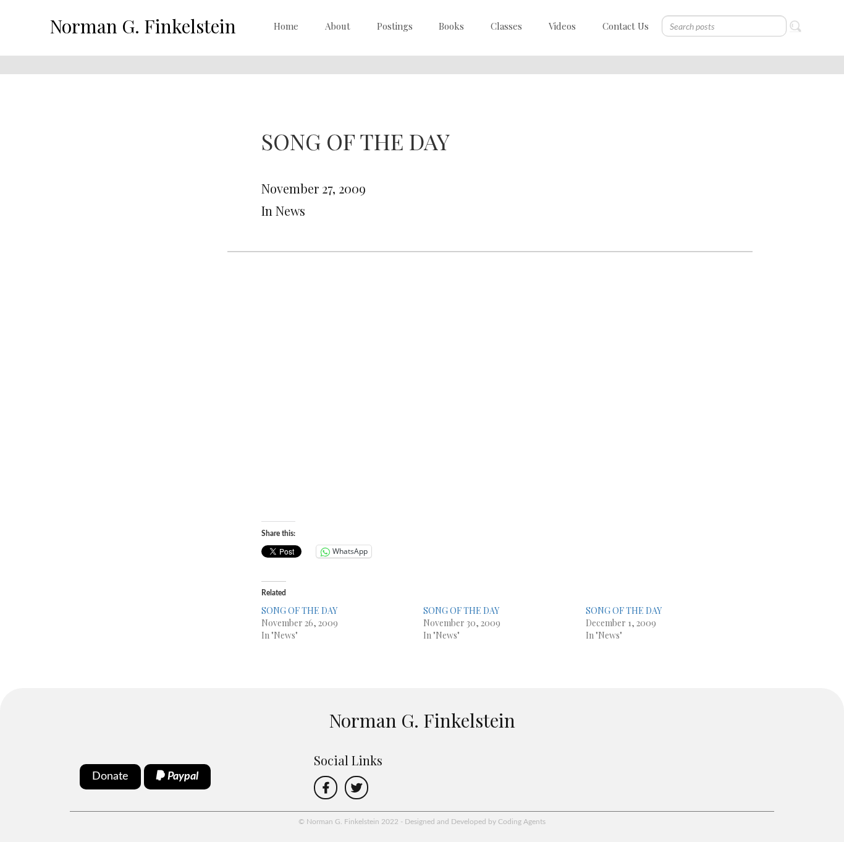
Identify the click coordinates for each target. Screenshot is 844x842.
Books (451, 26)
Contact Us (625, 26)
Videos (562, 26)
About (337, 26)
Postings (395, 26)
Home (286, 26)
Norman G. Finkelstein (142, 26)
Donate (110, 776)
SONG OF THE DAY (299, 610)
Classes (506, 26)
